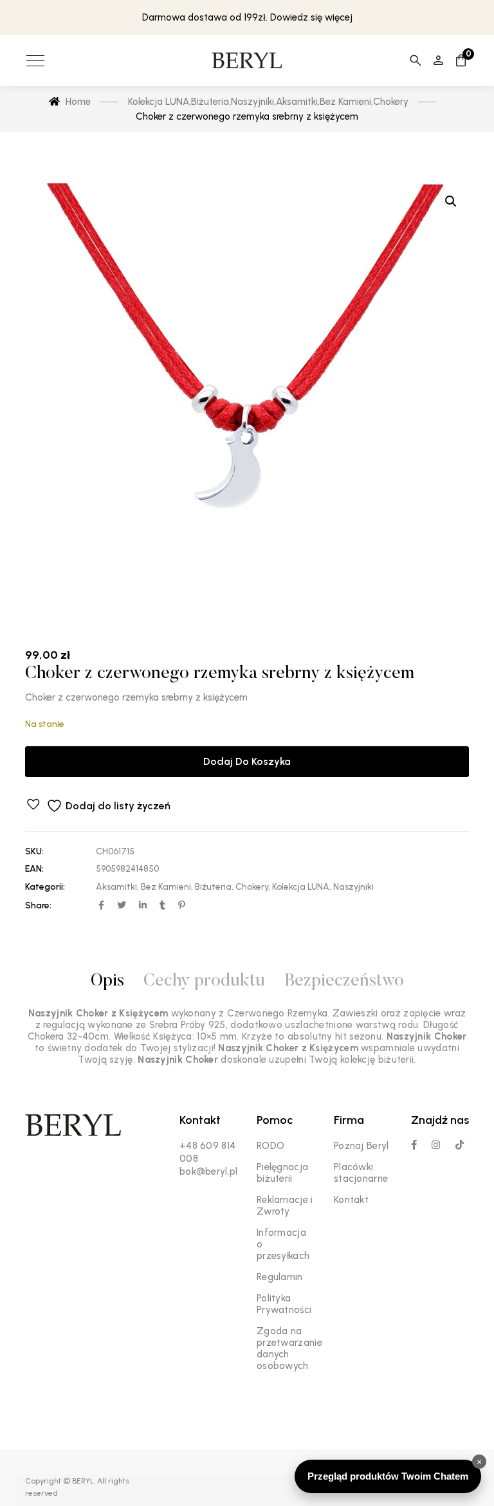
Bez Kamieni (166, 886)
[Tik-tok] (459, 1145)
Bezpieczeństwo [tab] (344, 981)
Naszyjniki (353, 886)
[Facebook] (414, 1145)
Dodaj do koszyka (247, 761)
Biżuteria (213, 886)
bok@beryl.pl (208, 1171)
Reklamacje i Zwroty (285, 1205)
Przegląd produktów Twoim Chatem (387, 1476)
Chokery (251, 886)
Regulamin (280, 1277)
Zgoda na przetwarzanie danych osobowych (289, 1348)
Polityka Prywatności (284, 1304)
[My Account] (438, 60)
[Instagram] (436, 1145)
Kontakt (351, 1200)
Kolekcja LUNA (300, 886)
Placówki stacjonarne (361, 1172)
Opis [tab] (107, 981)
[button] (450, 201)
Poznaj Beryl (361, 1146)
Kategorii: (45, 886)
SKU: (34, 851)
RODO (270, 1146)
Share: (38, 905)
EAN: (34, 868)
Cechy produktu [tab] (204, 981)
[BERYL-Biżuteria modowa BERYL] (247, 60)
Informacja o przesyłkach (283, 1244)
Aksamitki (116, 886)
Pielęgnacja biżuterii (282, 1172)
